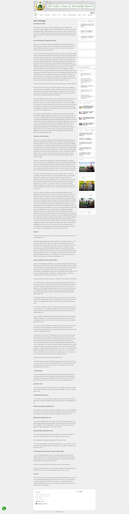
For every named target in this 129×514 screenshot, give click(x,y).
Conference (54, 15)
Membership (90, 15)
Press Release (47, 15)
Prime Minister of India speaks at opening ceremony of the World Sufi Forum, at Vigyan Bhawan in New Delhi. (86, 187)
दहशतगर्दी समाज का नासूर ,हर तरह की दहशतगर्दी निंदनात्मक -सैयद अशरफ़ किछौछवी (88, 107)
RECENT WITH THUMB (85, 103)
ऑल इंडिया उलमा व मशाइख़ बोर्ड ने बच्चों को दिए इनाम (86, 205)
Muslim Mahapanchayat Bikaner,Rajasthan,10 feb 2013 (86, 169)
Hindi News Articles (83, 203)
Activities (64, 15)
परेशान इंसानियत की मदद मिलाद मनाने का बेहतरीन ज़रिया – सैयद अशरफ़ (88, 118)
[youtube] (91, 13)
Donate (36, 17)
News (59, 15)
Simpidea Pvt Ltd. (59, 511)
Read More (83, 178)
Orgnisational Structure (72, 15)
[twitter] (92, 13)
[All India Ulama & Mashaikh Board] (64, 10)
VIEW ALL (91, 21)
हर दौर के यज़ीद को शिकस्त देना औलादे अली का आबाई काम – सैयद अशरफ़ (88, 124)
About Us (41, 15)
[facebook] (94, 13)
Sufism (84, 15)
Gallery (79, 15)
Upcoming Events (83, 21)
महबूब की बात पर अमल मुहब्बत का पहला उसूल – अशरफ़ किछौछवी (88, 113)
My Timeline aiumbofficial (83, 67)
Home (37, 15)
